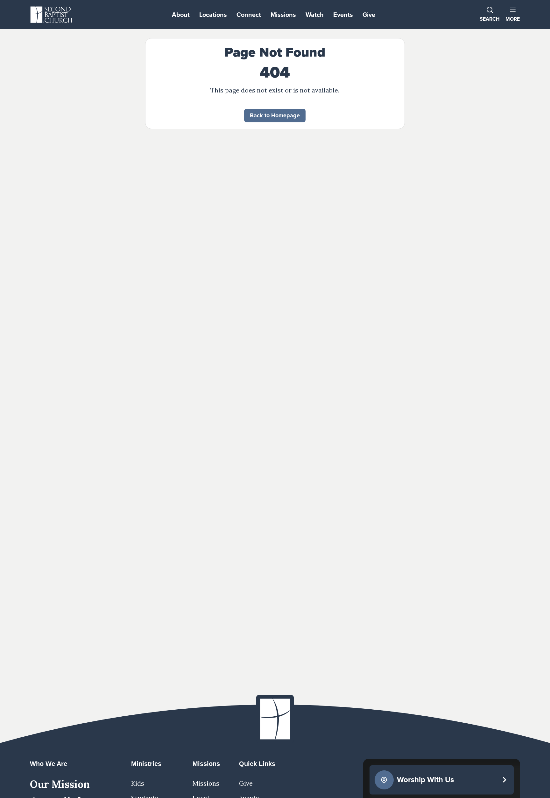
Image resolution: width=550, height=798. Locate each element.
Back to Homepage (275, 115)
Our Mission (60, 784)
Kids (137, 783)
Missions (283, 14)
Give (369, 14)
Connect (248, 14)
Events (343, 14)
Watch (315, 14)
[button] (512, 14)
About (181, 14)
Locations (213, 14)
